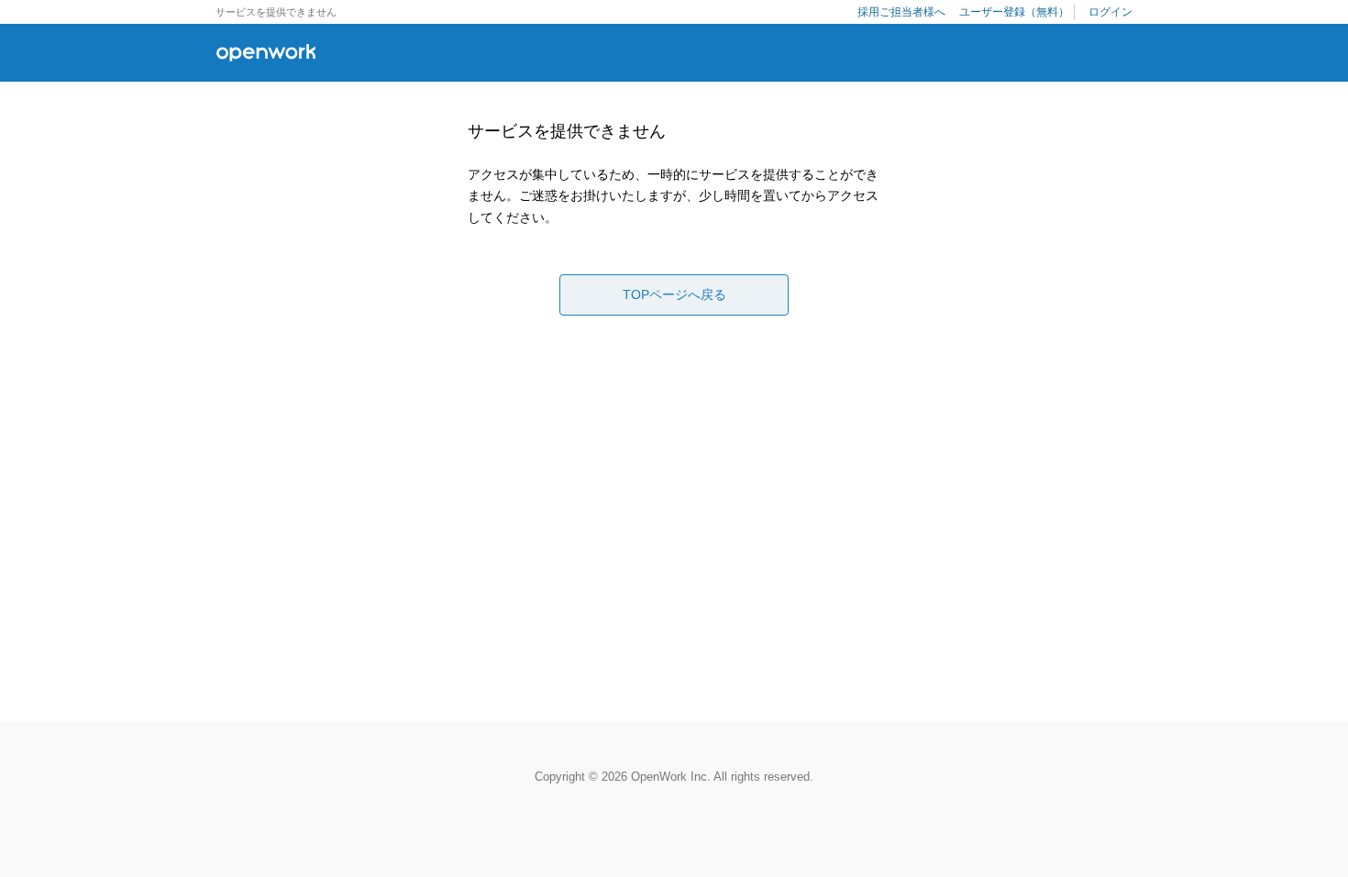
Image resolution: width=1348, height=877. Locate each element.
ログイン (1110, 12)
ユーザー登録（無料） (1014, 12)
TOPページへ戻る (674, 294)
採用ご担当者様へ (901, 12)
